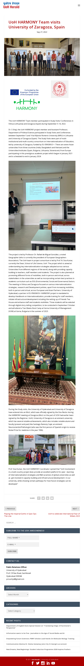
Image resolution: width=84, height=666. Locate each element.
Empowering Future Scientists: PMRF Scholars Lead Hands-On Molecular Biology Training (40, 639)
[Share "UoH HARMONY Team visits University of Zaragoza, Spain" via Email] (52, 498)
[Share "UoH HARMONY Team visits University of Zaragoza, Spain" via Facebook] (39, 498)
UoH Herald (35, 660)
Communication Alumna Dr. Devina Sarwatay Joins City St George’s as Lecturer (36, 644)
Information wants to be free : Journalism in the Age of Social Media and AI (35, 633)
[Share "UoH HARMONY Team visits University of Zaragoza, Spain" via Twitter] (43, 498)
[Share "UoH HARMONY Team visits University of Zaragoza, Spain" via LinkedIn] (47, 498)
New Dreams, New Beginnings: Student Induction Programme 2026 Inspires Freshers (38, 649)
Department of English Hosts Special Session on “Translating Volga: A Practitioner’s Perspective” (38, 627)
